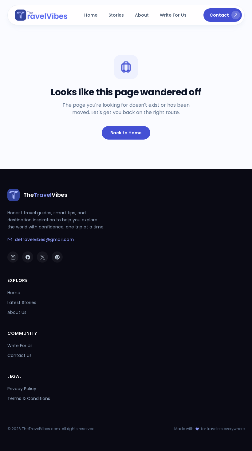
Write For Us (173, 15)
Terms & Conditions (28, 398)
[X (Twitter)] (42, 257)
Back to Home (126, 133)
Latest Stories (21, 302)
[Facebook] (27, 257)
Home (90, 15)
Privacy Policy (21, 389)
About (142, 15)
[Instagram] (12, 257)
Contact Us (19, 355)
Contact (219, 15)
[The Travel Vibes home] (41, 15)
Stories (116, 15)
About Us (16, 312)
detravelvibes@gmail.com (44, 239)
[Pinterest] (57, 257)
